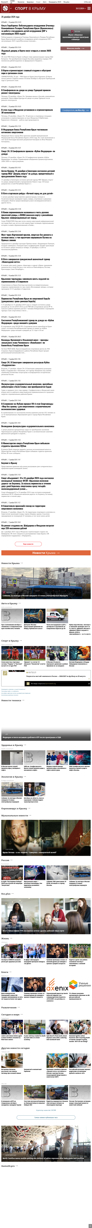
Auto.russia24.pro (6, 607)
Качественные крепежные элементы (9, 695)
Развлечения (9, 1007)
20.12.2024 (80, 8)
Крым (4, 22)
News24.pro (5, 976)
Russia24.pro (5, 864)
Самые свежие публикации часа (46, 1117)
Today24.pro (5, 1018)
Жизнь (5, 938)
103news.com (5, 1052)
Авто (44, 2)
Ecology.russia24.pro (7, 780)
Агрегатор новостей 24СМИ (46, 1110)
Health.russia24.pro (7, 749)
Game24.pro (8, 1166)
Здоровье (30, 2)
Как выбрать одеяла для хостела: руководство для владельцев (15, 693)
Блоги (4, 972)
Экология (21, 2)
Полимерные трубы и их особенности (10, 691)
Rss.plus (66, 2)
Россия (5, 860)
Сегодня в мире (10, 1014)
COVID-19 (12, 2)
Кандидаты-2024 (55, 2)
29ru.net (3, 1083)
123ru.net (87, 2)
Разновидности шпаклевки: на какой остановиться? (13, 689)
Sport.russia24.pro (6, 644)
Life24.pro (4, 942)
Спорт (38, 2)
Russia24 (4, 2)
